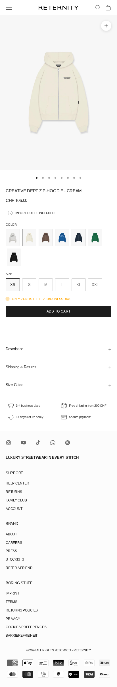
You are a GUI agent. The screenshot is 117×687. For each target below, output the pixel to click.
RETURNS (14, 492)
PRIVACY (13, 619)
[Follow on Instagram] (8, 442)
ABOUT (11, 534)
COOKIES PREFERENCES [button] (26, 627)
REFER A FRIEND (19, 568)
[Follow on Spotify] (67, 442)
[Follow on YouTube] (23, 442)
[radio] (13, 237)
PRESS (11, 551)
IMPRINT (12, 593)
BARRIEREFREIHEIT (21, 636)
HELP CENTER (17, 483)
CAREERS (14, 543)
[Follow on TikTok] (38, 442)
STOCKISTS (15, 559)
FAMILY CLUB (16, 500)
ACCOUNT (14, 509)
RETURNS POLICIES (22, 610)
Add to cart (59, 311)
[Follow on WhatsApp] (53, 442)
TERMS (11, 602)
